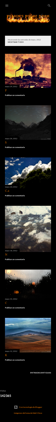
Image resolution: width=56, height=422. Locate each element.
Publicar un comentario (15, 95)
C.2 (7, 191)
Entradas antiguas (40, 372)
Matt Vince (37, 413)
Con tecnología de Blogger (30, 407)
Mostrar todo (16, 42)
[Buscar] (49, 5)
